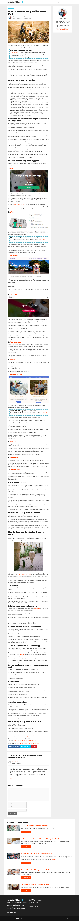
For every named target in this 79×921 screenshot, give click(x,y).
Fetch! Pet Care (16, 374)
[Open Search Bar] (71, 2)
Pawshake (14, 457)
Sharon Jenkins (15, 762)
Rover (12, 168)
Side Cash (49, 1)
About (62, 1)
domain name (37, 608)
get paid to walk (30, 736)
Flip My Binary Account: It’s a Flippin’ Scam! (35, 884)
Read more (54, 859)
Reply (11, 778)
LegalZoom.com (23, 588)
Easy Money (56, 1)
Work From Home (33, 1)
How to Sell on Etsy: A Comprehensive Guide (35, 870)
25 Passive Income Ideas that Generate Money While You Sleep (41, 839)
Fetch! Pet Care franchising (24, 574)
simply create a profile (19, 204)
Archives (15, 912)
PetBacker (14, 255)
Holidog (13, 441)
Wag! (12, 212)
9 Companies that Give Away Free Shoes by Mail (36, 853)
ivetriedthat (14, 2)
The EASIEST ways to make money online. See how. (27, 743)
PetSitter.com (15, 342)
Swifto (12, 360)
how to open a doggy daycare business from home (25, 740)
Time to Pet (22, 654)
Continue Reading (26, 832)
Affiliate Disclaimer (63, 918)
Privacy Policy (70, 918)
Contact (67, 1)
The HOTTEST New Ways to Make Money (34, 826)
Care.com (13, 294)
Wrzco (17, 918)
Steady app (15, 469)
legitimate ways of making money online (63, 28)
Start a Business (42, 1)
